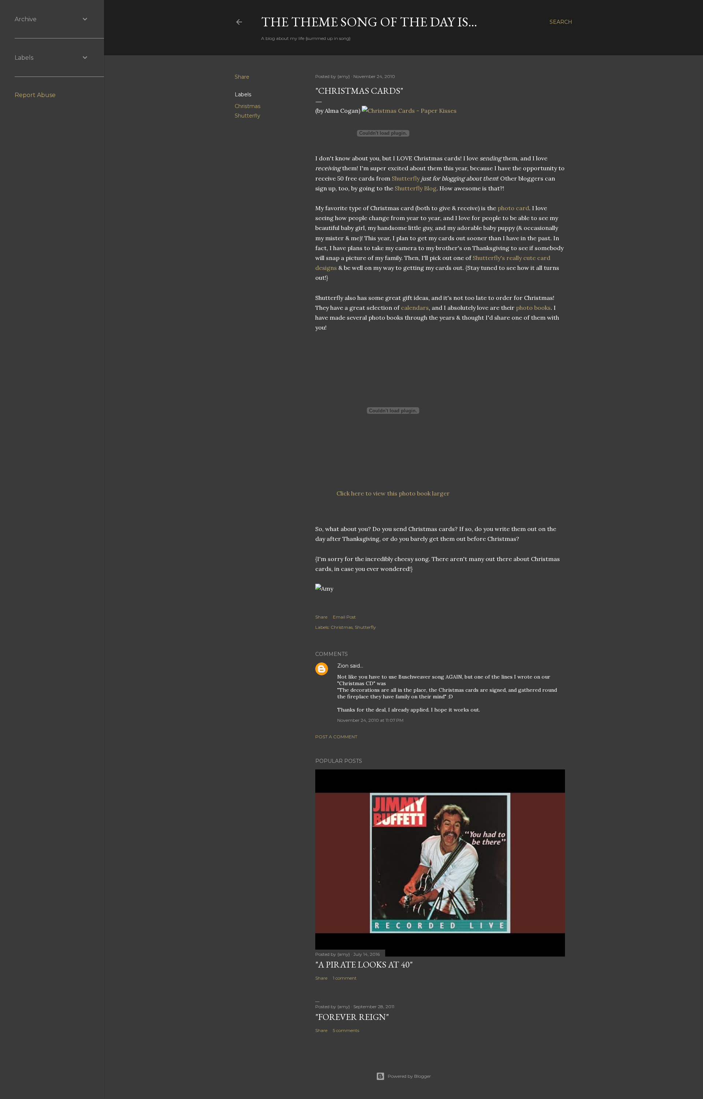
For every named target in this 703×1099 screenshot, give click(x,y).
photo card (513, 208)
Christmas (247, 106)
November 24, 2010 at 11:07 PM (370, 720)
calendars (415, 307)
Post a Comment (336, 736)
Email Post (344, 617)
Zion (343, 665)
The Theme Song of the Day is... (369, 21)
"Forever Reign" (352, 1016)
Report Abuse (35, 95)
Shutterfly (247, 115)
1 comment (345, 978)
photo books (533, 307)
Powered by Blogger (409, 1076)
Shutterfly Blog (415, 188)
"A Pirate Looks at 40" (364, 964)
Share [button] (242, 77)
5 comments (346, 1030)
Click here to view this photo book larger (393, 493)
